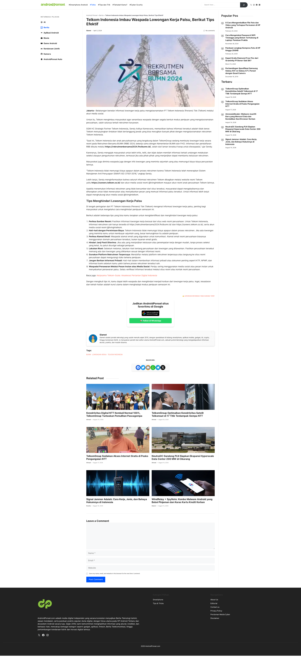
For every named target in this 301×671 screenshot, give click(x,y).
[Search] (244, 5)
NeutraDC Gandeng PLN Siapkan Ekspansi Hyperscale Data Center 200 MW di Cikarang (183, 457)
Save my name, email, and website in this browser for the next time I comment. (114, 573)
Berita (101, 15)
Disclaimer (214, 618)
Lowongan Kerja (99, 354)
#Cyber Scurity (136, 5)
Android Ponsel (91, 15)
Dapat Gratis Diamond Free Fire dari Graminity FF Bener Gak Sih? (241, 59)
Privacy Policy (216, 611)
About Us (214, 599)
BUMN (88, 354)
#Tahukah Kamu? (120, 5)
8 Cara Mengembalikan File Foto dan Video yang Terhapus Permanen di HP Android (242, 25)
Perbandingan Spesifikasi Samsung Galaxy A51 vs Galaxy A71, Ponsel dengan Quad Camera (241, 70)
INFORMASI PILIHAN (50, 17)
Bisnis (46, 38)
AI (45, 22)
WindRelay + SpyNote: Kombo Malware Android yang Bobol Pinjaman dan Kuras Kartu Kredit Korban (182, 501)
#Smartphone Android (78, 5)
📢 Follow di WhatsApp (150, 320)
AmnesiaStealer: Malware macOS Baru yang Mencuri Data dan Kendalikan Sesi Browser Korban (240, 116)
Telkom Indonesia (115, 354)
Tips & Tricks (158, 603)
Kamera (47, 54)
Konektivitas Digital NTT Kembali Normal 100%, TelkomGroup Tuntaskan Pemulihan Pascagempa (114, 414)
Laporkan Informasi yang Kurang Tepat (199, 296)
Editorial (213, 603)
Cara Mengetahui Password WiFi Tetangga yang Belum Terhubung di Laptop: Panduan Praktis (241, 37)
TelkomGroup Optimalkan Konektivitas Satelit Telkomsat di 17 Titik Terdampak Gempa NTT (178, 414)
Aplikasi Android (51, 33)
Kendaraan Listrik (52, 48)
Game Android (50, 43)
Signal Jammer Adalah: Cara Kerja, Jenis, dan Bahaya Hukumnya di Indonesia (241, 141)
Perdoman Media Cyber (220, 614)
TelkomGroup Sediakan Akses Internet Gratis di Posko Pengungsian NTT (242, 103)
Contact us (214, 607)
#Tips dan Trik (104, 5)
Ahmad (88, 419)
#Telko (93, 5)
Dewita (88, 506)
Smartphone (158, 599)
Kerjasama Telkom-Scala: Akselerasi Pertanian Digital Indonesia (127, 275)
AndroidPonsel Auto (53, 59)
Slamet (88, 30)
